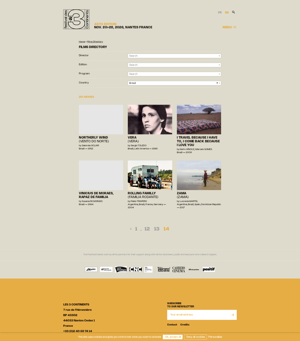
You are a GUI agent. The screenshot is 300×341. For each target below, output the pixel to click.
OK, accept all (172, 337)
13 (156, 229)
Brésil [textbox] (132, 83)
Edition (83, 64)
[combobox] (174, 56)
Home (82, 42)
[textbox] (174, 56)
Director (84, 55)
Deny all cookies (195, 337)
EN (227, 12)
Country (84, 83)
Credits (184, 325)
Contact (172, 325)
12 (147, 229)
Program (84, 73)
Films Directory (95, 42)
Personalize (215, 337)
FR (220, 12)
